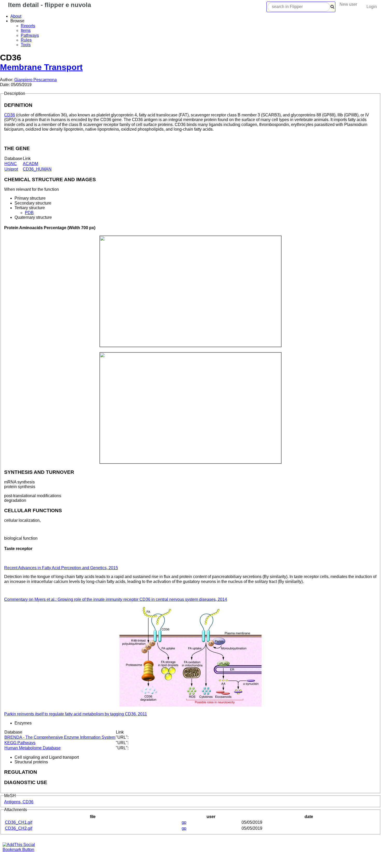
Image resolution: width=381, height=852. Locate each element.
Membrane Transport (41, 67)
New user (348, 4)
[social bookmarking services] (22, 849)
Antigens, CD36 (18, 802)
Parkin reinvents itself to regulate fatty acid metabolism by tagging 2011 (75, 714)
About (15, 16)
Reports (28, 26)
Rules (26, 40)
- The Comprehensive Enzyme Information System (59, 737)
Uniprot (11, 169)
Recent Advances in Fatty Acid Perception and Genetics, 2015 (61, 568)
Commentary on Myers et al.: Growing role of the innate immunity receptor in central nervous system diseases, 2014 (115, 599)
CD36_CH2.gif (18, 828)
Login (371, 6)
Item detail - (48, 4)
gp (184, 822)
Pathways (30, 35)
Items (26, 30)
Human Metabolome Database (32, 748)
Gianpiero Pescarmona (35, 80)
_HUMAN (37, 169)
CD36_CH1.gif (18, 822)
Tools (26, 45)
